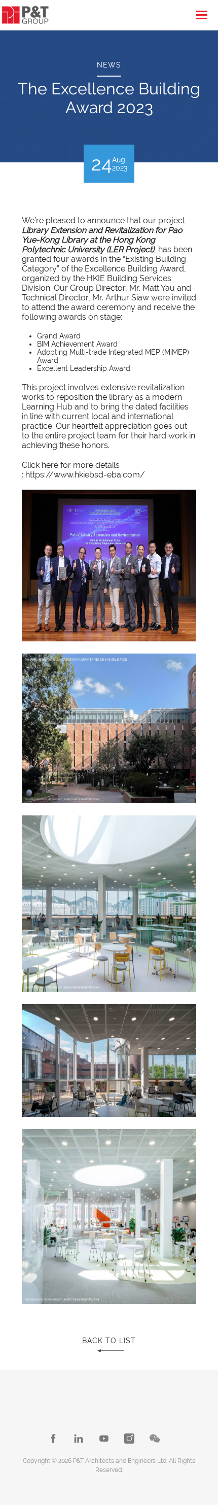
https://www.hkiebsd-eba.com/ (85, 475)
